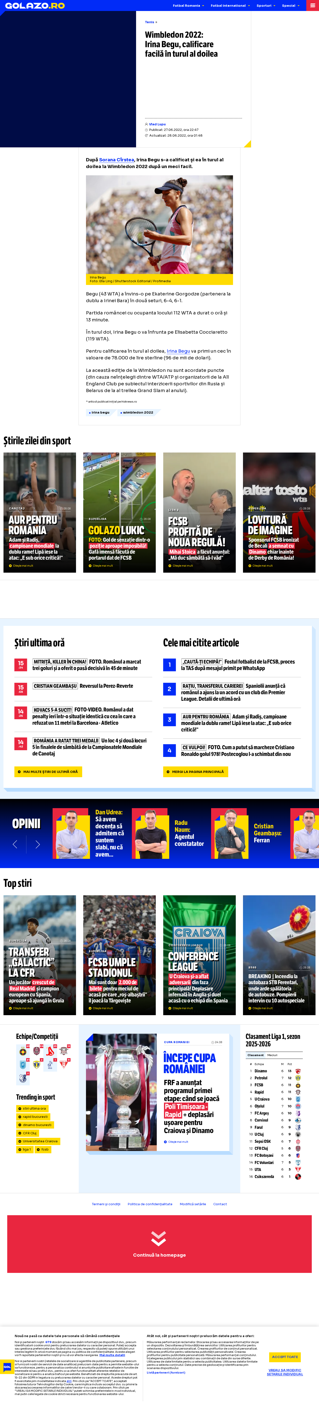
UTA (258, 1169)
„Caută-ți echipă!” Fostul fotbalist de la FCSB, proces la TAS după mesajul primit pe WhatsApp (232, 665)
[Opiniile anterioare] (15, 844)
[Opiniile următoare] (37, 844)
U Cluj (259, 1134)
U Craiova (262, 1099)
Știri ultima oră (39, 643)
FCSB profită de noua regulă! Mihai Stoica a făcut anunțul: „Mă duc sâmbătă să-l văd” (199, 512)
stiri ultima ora (34, 1109)
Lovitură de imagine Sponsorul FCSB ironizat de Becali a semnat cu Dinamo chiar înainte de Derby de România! (279, 512)
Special (288, 6)
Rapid (259, 1092)
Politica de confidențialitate (150, 1204)
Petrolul (261, 1078)
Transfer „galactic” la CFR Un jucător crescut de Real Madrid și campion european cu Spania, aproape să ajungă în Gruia (39, 955)
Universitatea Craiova (40, 1141)
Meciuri (272, 1055)
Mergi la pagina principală (198, 772)
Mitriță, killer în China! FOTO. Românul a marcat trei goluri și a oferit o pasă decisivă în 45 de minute (83, 665)
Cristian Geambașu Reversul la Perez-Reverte (83, 689)
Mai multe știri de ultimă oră (50, 772)
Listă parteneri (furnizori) (166, 1372)
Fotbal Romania (186, 6)
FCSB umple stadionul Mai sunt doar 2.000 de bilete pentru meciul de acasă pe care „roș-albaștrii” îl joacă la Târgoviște (119, 955)
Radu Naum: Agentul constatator (171, 833)
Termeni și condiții (106, 1204)
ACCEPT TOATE (285, 1357)
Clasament (255, 1055)
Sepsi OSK (263, 1141)
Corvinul (261, 1120)
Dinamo (261, 1071)
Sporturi (264, 6)
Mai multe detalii (112, 1355)
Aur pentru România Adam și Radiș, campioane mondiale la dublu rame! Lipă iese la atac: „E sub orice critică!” (39, 512)
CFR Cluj (29, 1133)
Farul (259, 1127)
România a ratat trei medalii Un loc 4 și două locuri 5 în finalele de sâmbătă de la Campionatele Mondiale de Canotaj (83, 747)
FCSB (259, 1085)
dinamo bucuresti (37, 1125)
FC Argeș (262, 1113)
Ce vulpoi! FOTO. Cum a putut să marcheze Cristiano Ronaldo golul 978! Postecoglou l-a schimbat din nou (232, 751)
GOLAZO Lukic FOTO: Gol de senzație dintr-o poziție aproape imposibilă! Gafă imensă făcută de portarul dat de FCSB (119, 512)
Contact (220, 1204)
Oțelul (259, 1106)
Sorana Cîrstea (116, 160)
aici (69, 1381)
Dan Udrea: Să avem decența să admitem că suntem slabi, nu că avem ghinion (92, 833)
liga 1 (27, 1150)
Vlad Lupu (157, 124)
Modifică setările (193, 1204)
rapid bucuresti (35, 1117)
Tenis (149, 22)
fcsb (45, 1150)
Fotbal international (228, 6)
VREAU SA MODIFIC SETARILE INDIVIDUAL (285, 1372)
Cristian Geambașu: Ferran (250, 833)
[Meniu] (312, 5)
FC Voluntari (264, 1162)
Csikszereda (264, 1176)
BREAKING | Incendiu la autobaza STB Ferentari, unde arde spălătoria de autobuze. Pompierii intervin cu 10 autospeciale (279, 955)
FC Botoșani (264, 1155)
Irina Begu (178, 351)
